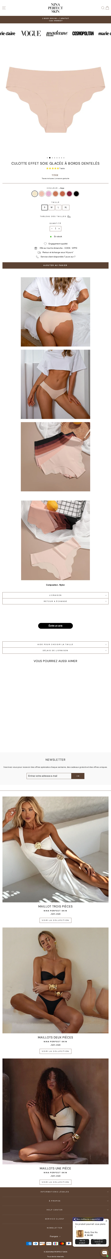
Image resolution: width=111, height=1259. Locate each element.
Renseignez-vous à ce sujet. (98, 1241)
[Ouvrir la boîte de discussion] (105, 1253)
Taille (55, 202)
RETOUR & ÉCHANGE (55, 601)
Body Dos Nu (91, 1232)
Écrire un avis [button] (56, 626)
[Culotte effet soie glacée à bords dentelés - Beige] (13, 742)
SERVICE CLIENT (54, 1219)
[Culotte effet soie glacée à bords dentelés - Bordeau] (29, 742)
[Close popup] (106, 1221)
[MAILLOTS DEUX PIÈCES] (55, 980)
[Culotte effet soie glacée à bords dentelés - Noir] (33, 742)
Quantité (55, 223)
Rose (48, 194)
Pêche (42, 194)
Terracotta (62, 194)
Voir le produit (82, 1241)
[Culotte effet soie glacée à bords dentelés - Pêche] (16, 742)
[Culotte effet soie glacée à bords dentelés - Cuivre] (23, 742)
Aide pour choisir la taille (55, 644)
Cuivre (55, 194)
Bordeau (69, 194)
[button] (53, 168)
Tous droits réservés (55, 1257)
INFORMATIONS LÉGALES (54, 1192)
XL (66, 207)
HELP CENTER (55, 1210)
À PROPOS (55, 1201)
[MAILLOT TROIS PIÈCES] (55, 849)
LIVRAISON (55, 595)
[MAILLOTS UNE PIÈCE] (55, 1111)
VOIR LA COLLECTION (55, 920)
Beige (35, 194)
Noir (76, 194)
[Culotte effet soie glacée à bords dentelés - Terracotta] (26, 742)
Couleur (55, 188)
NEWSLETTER (54, 1228)
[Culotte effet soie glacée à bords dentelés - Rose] (19, 742)
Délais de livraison (55, 650)
